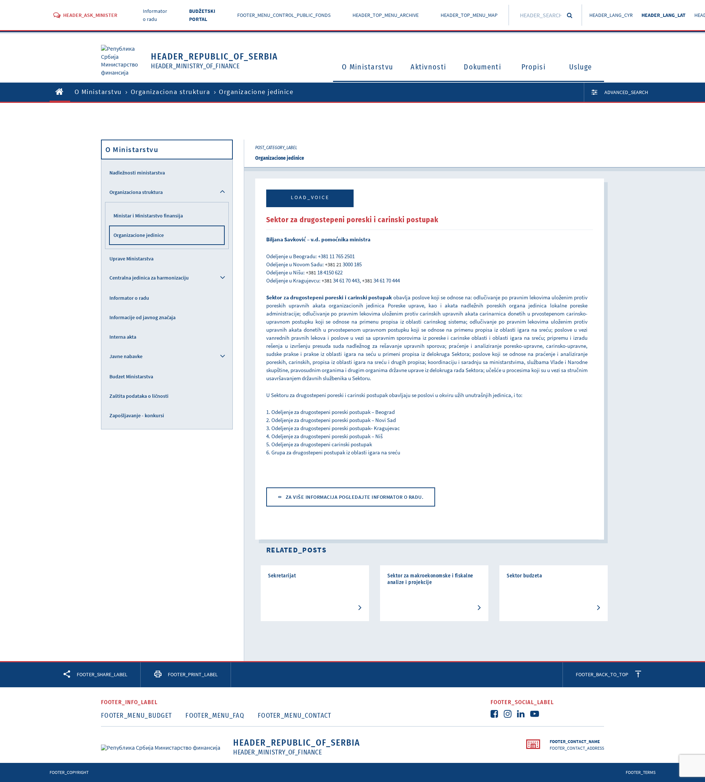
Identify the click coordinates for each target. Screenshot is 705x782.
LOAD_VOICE (310, 197)
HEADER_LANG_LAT (663, 15)
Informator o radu (129, 298)
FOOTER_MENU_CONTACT (295, 715)
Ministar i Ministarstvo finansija (148, 215)
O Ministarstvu (367, 66)
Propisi (533, 66)
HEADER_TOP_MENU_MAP (469, 15)
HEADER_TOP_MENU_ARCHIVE (385, 15)
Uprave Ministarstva (131, 258)
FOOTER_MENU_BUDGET (136, 715)
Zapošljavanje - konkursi (136, 415)
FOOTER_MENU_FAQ (214, 715)
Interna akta (122, 337)
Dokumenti (482, 66)
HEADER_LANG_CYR (611, 15)
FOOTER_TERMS (640, 772)
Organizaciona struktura (170, 91)
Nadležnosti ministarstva (137, 172)
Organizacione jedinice (138, 235)
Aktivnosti (428, 66)
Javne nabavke (125, 356)
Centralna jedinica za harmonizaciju (149, 277)
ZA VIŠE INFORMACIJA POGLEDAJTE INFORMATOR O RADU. (355, 497)
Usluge (580, 66)
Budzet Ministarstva (131, 376)
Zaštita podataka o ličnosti (139, 396)
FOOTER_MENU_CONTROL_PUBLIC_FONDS (283, 15)
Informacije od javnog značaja (142, 317)
